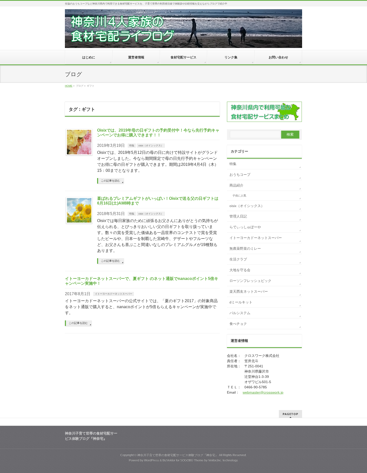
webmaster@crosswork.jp (263, 392)
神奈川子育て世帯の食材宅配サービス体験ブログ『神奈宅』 (177, 455)
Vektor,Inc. (215, 460)
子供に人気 (239, 195)
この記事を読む (110, 180)
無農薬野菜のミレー (245, 248)
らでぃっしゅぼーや (245, 227)
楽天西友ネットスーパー (248, 291)
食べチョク (238, 324)
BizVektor (169, 460)
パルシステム (239, 313)
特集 (131, 145)
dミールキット (240, 302)
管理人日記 (238, 216)
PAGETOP (290, 414)
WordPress (151, 460)
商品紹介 (236, 185)
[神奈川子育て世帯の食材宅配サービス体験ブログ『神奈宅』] (183, 42)
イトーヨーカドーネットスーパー (113, 293)
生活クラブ (238, 259)
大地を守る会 (239, 270)
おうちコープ (239, 175)
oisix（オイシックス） (150, 145)
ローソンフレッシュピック (250, 281)
